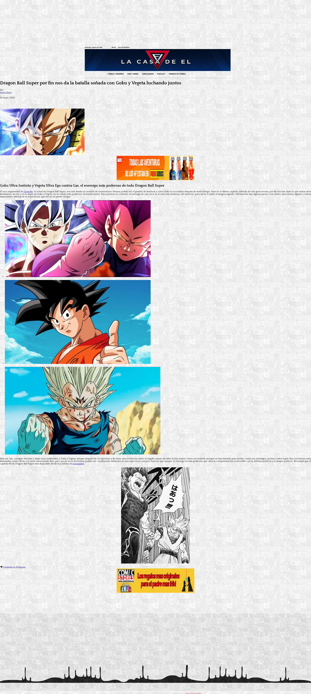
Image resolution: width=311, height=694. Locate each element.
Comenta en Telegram (14, 567)
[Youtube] (225, 47)
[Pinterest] (39, 101)
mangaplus (78, 463)
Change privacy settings (193, 693)
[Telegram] (217, 47)
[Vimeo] (196, 47)
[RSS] (210, 47)
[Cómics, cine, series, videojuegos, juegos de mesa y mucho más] (143, 60)
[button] (207, 74)
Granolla (28, 191)
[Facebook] (202, 47)
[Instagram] (206, 47)
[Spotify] (213, 47)
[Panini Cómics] (155, 179)
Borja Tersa (6, 92)
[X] (221, 47)
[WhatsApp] (30, 101)
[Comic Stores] (155, 592)
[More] (48, 101)
